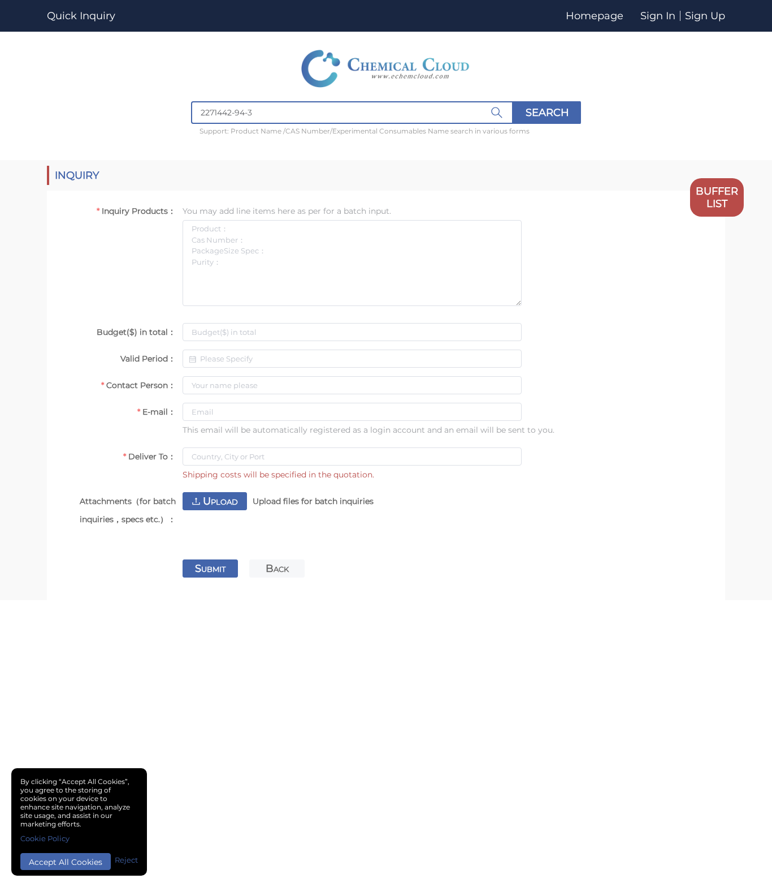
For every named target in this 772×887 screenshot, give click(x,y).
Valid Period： (148, 359)
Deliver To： (152, 456)
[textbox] (352, 112)
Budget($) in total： (136, 332)
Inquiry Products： (139, 211)
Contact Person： (141, 385)
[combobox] (386, 112)
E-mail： (159, 412)
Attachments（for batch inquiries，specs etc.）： (128, 510)
